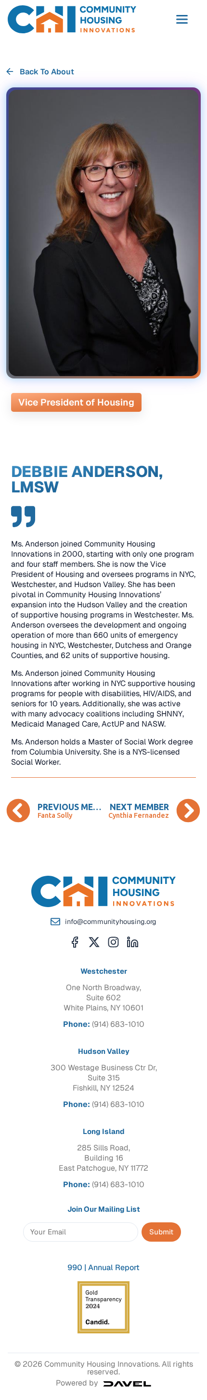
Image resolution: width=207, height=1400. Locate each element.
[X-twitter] (94, 942)
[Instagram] (113, 942)
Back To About (47, 72)
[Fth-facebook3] (75, 942)
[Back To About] (10, 72)
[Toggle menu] (182, 19)
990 (74, 1267)
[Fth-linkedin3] (133, 942)
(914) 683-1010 (118, 1024)
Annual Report (114, 1267)
